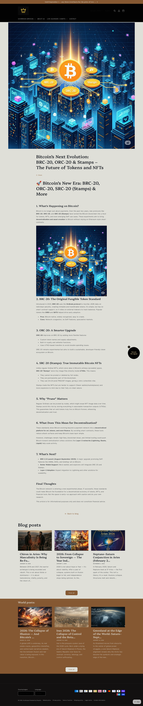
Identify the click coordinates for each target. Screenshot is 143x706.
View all (71, 593)
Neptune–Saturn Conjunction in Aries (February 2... (106, 557)
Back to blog (73, 514)
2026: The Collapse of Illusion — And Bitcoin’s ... (34, 634)
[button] (26, 19)
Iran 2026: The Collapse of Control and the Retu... (69, 634)
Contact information (99, 700)
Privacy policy (57, 700)
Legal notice (88, 700)
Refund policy (47, 700)
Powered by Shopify (35, 700)
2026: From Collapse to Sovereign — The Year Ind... (70, 557)
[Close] (129, 347)
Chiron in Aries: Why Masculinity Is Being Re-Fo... (33, 557)
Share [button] (40, 175)
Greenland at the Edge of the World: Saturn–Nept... (107, 634)
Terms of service (67, 700)
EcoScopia (26, 700)
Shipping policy (78, 700)
